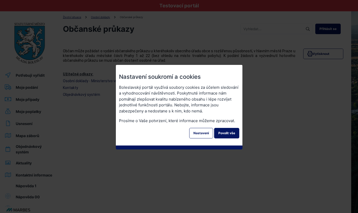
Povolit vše (226, 133)
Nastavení (201, 133)
